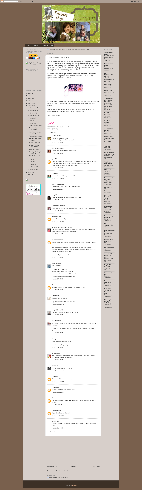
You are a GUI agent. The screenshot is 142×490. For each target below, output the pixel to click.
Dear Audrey (108, 84)
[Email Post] (67, 126)
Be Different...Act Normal (108, 74)
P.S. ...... (106, 243)
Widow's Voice (109, 170)
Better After (108, 90)
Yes (105, 249)
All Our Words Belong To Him (108, 181)
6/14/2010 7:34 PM (57, 257)
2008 (30, 175)
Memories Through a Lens (107, 290)
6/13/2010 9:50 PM (57, 167)
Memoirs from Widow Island (108, 207)
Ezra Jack (107, 147)
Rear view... (107, 276)
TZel (53, 376)
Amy (53, 365)
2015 (30, 93)
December (33, 108)
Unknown (55, 216)
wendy (54, 421)
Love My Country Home (59, 227)
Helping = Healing (109, 284)
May (31, 159)
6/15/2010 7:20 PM (57, 360)
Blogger (74, 485)
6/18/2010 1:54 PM (57, 428)
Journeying (108, 307)
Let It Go (106, 132)
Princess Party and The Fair (108, 259)
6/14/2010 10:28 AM (58, 221)
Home (28, 45)
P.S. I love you (109, 224)
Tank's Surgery (108, 303)
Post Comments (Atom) (63, 471)
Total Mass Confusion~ (107, 172)
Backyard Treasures (107, 267)
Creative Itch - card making (35, 139)
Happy (106, 219)
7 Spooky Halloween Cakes (109, 78)
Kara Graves (56, 239)
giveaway (55, 128)
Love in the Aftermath (108, 281)
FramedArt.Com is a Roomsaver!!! (109, 156)
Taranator (107, 146)
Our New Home (108, 165)
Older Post (95, 467)
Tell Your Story (108, 86)
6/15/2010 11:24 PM (58, 404)
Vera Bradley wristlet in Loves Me (69, 101)
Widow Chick (108, 136)
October (32, 113)
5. (104, 190)
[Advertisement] (73, 451)
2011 (29, 103)
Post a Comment (55, 432)
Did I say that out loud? (108, 300)
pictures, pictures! (34, 142)
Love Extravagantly (108, 294)
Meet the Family (48, 45)
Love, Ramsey (109, 247)
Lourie (54, 353)
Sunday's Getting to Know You (35, 132)
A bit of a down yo (109, 124)
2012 (30, 100)
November (33, 110)
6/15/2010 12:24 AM (58, 304)
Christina (55, 320)
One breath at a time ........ (109, 240)
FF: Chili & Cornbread (107, 115)
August (32, 118)
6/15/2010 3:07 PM (57, 315)
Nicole (54, 398)
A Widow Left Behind (108, 129)
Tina (53, 173)
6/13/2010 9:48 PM (57, 153)
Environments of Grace (109, 178)
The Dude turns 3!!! (35, 156)
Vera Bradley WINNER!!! (33, 128)
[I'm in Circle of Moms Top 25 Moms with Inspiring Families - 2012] (68, 49)
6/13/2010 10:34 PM (58, 178)
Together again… (109, 225)
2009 (30, 172)
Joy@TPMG (56, 310)
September (33, 115)
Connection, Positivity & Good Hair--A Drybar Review (109, 106)
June (31, 123)
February (33, 167)
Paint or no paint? (34, 149)
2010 (30, 105)
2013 (30, 98)
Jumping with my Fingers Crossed (108, 100)
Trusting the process (107, 210)
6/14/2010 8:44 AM (57, 200)
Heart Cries (108, 113)
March (32, 164)
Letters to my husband (108, 216)
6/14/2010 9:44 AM (57, 210)
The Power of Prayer (35, 125)
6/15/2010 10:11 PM (58, 370)
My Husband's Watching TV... (109, 153)
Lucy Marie (55, 195)
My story (36, 45)
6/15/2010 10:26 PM (58, 381)
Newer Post (52, 467)
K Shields (55, 410)
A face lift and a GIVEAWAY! (58, 58)
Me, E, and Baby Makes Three (108, 197)
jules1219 (55, 135)
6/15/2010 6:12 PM (57, 347)
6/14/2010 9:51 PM (57, 290)
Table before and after (36, 136)
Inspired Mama (109, 265)
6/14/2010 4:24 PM (57, 234)
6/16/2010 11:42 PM (58, 415)
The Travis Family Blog (108, 162)
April (31, 161)
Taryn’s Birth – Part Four (108, 200)
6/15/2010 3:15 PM (57, 333)
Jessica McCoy (57, 205)
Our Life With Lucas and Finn (108, 255)
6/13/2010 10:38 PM (58, 189)
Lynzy (54, 295)
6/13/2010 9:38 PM (57, 142)
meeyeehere (56, 148)
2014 (30, 95)
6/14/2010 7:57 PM (57, 279)
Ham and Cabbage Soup (108, 67)
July (31, 120)
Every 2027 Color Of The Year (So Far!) (109, 57)
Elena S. (54, 263)
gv (52, 159)
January (32, 169)
